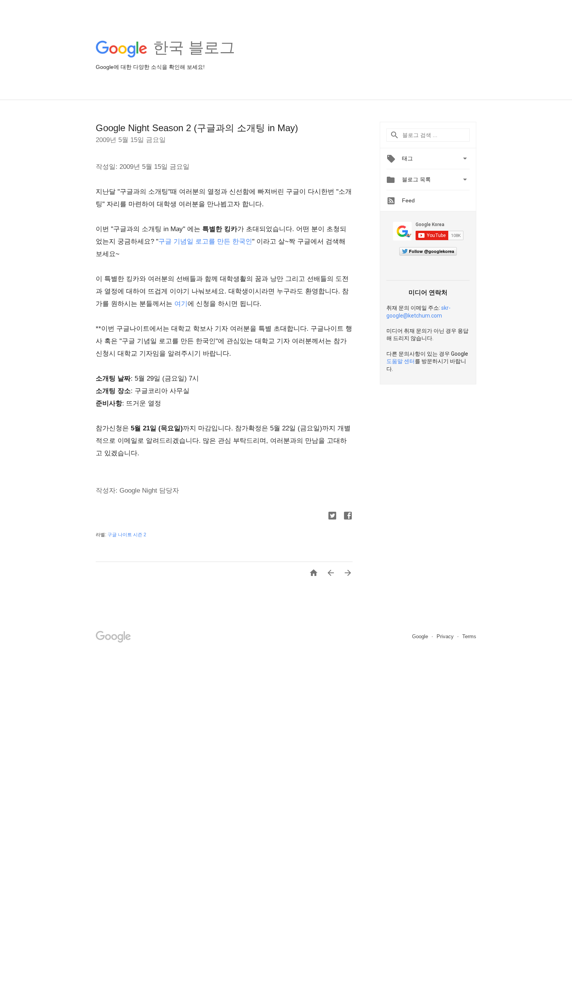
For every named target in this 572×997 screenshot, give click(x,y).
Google (421, 636)
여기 (181, 303)
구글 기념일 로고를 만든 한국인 (205, 241)
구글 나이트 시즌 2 (126, 534)
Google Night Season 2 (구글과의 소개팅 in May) (197, 128)
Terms (469, 636)
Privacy (446, 636)
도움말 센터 (400, 361)
